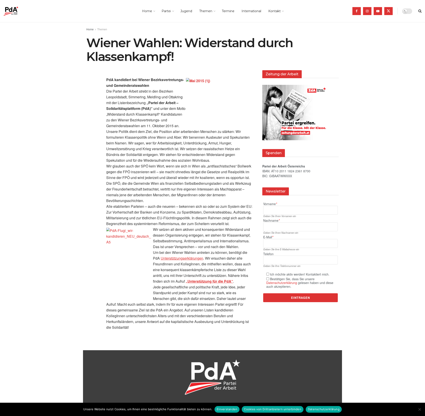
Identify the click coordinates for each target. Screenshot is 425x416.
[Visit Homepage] (17, 11)
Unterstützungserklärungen (182, 258)
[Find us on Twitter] (388, 11)
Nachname (271, 220)
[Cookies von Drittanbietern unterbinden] (419, 409)
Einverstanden (227, 409)
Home (147, 11)
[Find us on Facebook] (356, 11)
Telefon (268, 254)
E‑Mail (268, 237)
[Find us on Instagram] (367, 11)
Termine (228, 11)
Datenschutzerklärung (281, 282)
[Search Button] (420, 11)
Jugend (186, 11)
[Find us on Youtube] (378, 11)
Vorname (270, 204)
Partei (166, 11)
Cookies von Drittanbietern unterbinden (272, 409)
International (251, 11)
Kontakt (274, 11)
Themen (205, 11)
